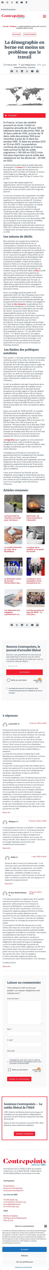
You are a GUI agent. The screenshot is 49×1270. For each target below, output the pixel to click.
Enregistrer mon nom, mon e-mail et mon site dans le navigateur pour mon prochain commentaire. (25, 1061)
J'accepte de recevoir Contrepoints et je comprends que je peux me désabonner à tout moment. (25, 691)
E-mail (10, 1040)
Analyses (13, 26)
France (20, 167)
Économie (16, 34)
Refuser (24, 1256)
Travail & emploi (29, 34)
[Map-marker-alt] (26, 2)
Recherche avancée (8, 9)
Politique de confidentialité (23, 1267)
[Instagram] (7, 2)
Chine (37, 271)
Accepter (24, 1249)
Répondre (6, 812)
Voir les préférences (24, 1262)
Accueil (5, 26)
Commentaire (13, 999)
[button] (45, 1226)
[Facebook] (2, 2)
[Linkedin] (16, 2)
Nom (9, 1029)
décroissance (20, 304)
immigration (10, 440)
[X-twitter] (12, 2)
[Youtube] (21, 2)
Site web (11, 1051)
